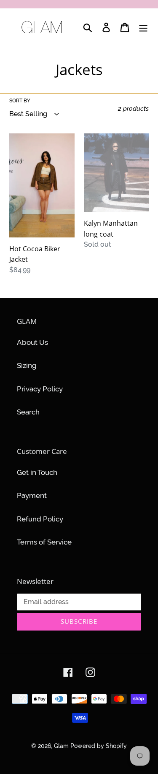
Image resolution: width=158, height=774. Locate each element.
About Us (32, 342)
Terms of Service (44, 542)
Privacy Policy (40, 389)
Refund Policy (40, 519)
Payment (32, 495)
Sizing (27, 365)
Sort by (19, 101)
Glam (62, 746)
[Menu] (143, 27)
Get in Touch (37, 472)
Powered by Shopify (98, 746)
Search (28, 412)
